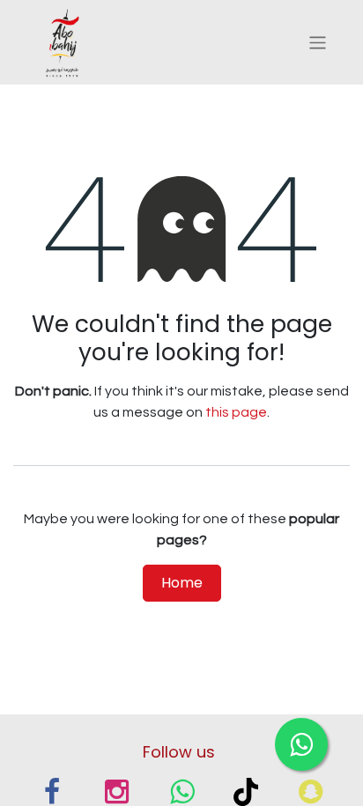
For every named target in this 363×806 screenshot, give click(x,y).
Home (182, 583)
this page (236, 412)
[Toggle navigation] (318, 42)
